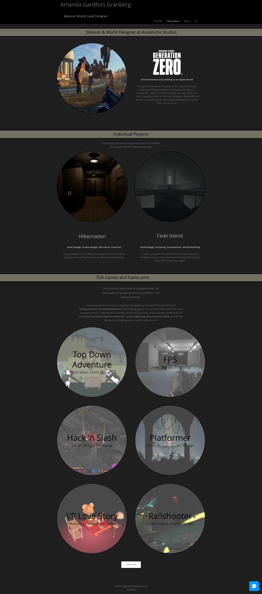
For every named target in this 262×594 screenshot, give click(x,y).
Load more (131, 564)
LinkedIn (131, 589)
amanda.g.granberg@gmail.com (131, 585)
